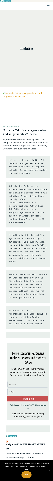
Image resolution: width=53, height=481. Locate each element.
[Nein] (49, 470)
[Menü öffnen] (48, 6)
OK (26, 474)
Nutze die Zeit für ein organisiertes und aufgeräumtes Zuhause (24, 132)
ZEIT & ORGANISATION (12, 126)
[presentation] (26, 107)
